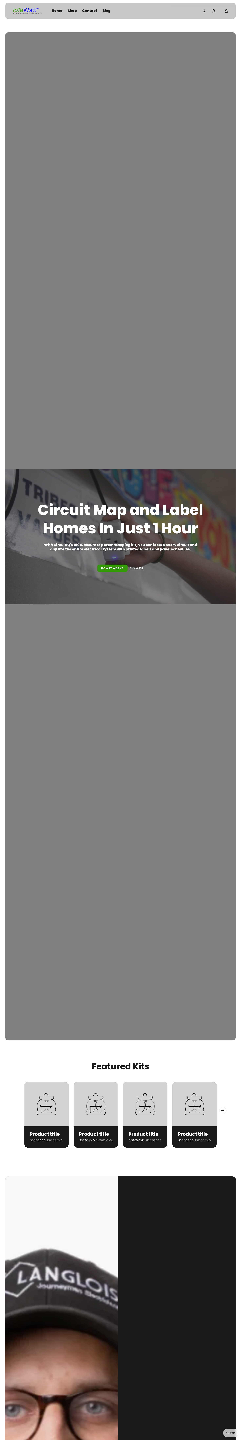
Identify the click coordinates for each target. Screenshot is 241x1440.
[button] (204, 11)
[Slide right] (222, 1110)
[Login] (213, 11)
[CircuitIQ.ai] (27, 11)
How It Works (112, 568)
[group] (49, 1115)
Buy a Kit (137, 568)
